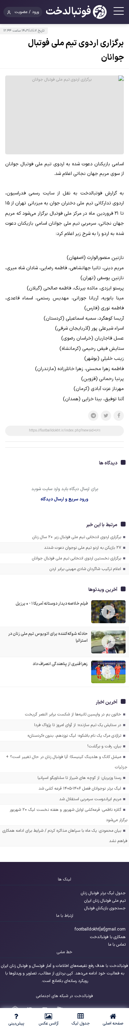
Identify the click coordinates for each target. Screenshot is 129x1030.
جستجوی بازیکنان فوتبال (105, 908)
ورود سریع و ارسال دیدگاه (64, 499)
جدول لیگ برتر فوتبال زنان (103, 893)
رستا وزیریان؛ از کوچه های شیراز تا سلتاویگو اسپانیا (79, 778)
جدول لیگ (81, 1023)
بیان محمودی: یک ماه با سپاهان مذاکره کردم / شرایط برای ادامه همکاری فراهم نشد (64, 836)
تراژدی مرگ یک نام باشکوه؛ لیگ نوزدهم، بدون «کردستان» (74, 736)
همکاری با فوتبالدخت (108, 937)
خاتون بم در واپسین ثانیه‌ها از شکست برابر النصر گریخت (73, 714)
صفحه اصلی (113, 1023)
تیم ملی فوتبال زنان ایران (105, 901)
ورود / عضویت (26, 12)
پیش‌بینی (16, 1023)
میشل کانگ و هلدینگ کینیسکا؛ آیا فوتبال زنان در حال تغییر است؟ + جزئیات (66, 762)
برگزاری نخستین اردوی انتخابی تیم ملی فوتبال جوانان (76, 558)
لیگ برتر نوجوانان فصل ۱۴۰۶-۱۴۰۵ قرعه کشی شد (80, 788)
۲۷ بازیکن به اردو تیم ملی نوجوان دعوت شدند (82, 548)
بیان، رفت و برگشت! (104, 746)
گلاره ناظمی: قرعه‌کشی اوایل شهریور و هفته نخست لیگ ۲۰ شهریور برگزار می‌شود (68, 815)
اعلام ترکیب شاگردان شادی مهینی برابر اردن (85, 569)
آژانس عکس (48, 1023)
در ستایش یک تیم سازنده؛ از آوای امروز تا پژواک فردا (77, 725)
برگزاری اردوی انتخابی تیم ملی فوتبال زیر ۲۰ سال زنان (76, 537)
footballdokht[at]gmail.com (100, 929)
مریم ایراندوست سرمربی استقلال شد (90, 799)
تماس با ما (117, 945)
